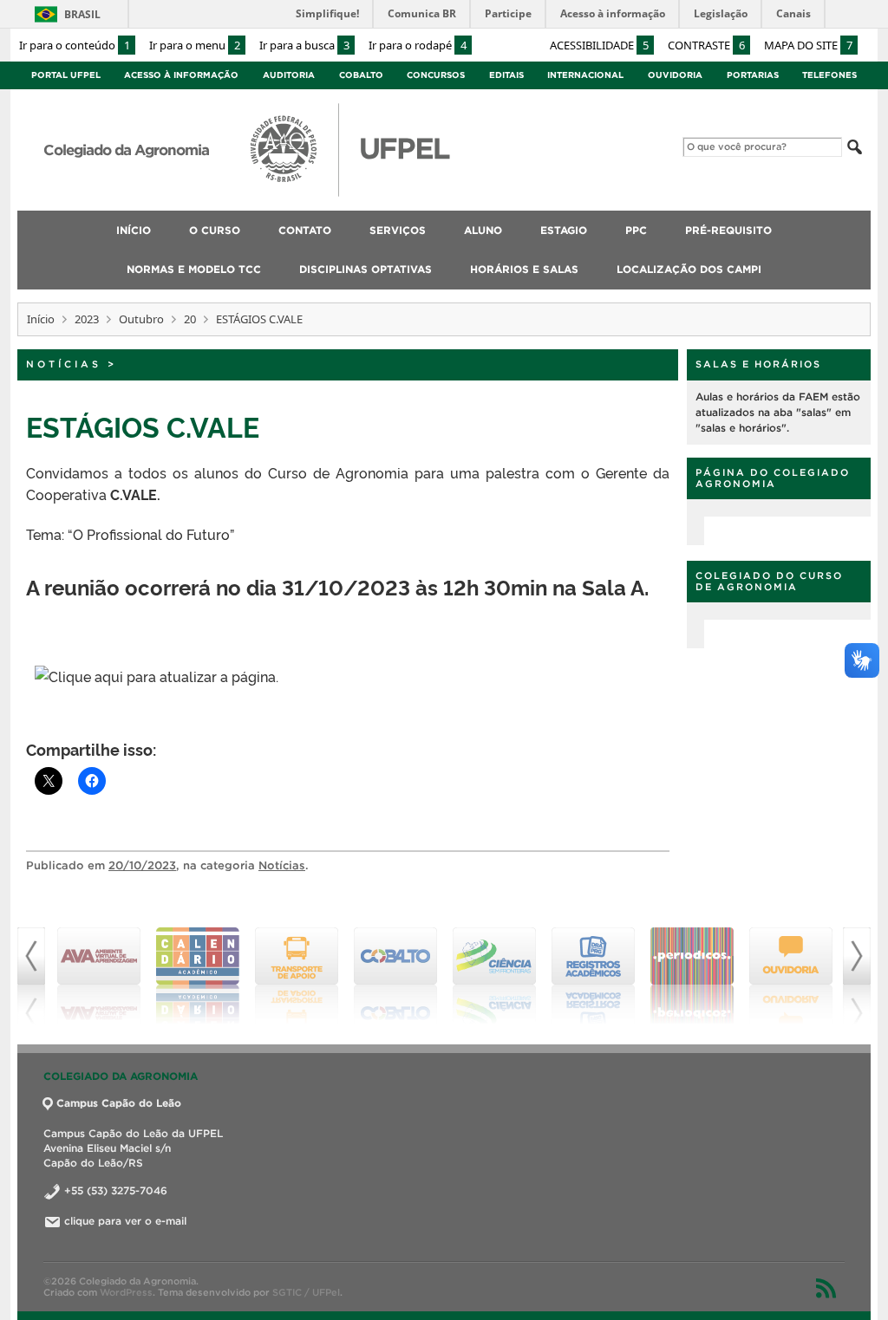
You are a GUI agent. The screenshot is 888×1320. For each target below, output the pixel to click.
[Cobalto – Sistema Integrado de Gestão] (395, 975)
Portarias (753, 75)
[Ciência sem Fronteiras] (494, 975)
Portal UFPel (66, 75)
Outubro (141, 319)
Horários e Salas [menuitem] (524, 269)
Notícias (63, 364)
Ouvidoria (675, 75)
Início (41, 319)
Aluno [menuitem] (483, 230)
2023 (87, 319)
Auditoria (289, 75)
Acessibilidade (599, 45)
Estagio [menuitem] (563, 230)
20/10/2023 (142, 865)
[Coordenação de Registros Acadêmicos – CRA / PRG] (593, 975)
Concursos (436, 75)
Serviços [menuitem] (397, 230)
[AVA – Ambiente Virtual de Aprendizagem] (98, 975)
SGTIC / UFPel (306, 1292)
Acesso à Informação (181, 75)
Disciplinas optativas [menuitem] (365, 269)
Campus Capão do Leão (118, 1103)
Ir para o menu (194, 45)
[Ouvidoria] (790, 975)
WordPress (126, 1292)
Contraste (706, 45)
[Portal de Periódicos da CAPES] (692, 975)
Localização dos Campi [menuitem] (689, 269)
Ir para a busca (304, 45)
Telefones (829, 75)
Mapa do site (808, 45)
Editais (506, 75)
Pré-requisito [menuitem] (728, 230)
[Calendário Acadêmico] (197, 975)
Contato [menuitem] (304, 230)
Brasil (82, 14)
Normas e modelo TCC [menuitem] (194, 269)
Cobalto (361, 75)
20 (190, 319)
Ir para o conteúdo (74, 45)
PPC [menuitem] (636, 230)
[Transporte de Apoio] (296, 975)
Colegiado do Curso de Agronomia (769, 581)
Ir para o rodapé (418, 45)
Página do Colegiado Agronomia (772, 478)
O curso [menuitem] (214, 230)
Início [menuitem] (133, 230)
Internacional (585, 75)
